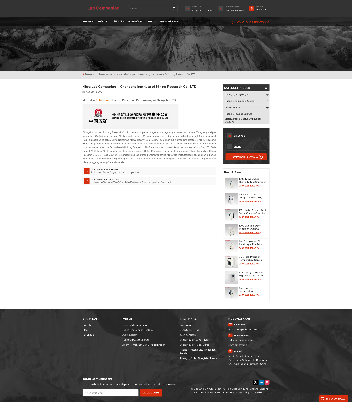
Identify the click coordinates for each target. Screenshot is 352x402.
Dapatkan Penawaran (253, 21)
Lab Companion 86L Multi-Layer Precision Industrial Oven (250, 243)
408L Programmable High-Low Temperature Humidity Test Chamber (252, 274)
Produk (103, 21)
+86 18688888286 (235, 10)
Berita (152, 21)
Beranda (88, 21)
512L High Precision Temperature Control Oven (250, 259)
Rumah (86, 325)
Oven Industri (232, 107)
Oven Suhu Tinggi (190, 330)
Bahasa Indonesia (203, 392)
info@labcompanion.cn (203, 10)
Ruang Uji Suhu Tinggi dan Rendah (199, 358)
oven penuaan (188, 335)
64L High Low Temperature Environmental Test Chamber (250, 290)
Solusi (118, 21)
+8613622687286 (237, 345)
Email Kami (240, 135)
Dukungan (135, 21)
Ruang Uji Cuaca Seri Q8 (238, 114)
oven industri (187, 325)
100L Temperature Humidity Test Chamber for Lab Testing (252, 181)
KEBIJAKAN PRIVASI (226, 392)
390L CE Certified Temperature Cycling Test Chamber (250, 196)
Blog (85, 330)
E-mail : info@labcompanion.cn (245, 329)
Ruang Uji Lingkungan (237, 94)
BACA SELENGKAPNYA (249, 186)
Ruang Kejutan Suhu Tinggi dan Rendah (198, 352)
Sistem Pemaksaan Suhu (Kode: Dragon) (243, 120)
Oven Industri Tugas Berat (194, 345)
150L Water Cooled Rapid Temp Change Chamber (253, 212)
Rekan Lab (102, 100)
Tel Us (237, 146)
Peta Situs (88, 335)
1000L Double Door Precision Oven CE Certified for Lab (250, 227)
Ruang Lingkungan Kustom (240, 101)
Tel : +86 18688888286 (240, 340)
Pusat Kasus (105, 74)
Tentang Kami (169, 21)
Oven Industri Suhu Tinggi (194, 340)
